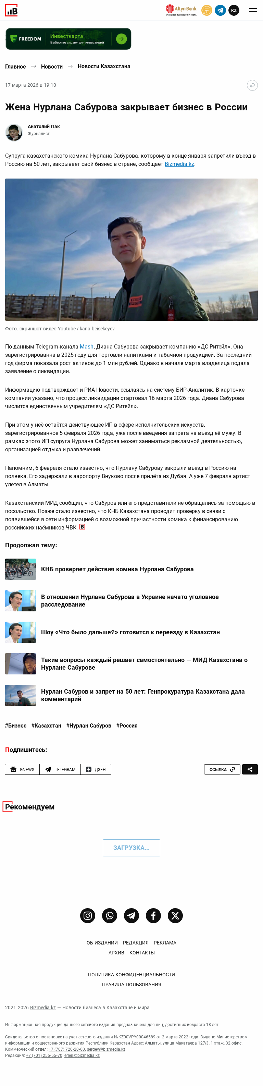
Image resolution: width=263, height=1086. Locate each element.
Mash (86, 346)
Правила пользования (131, 984)
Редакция (136, 942)
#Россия (127, 726)
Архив (116, 952)
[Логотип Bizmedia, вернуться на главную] (11, 10)
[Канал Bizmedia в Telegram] (131, 915)
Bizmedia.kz (179, 164)
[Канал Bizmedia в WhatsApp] (109, 915)
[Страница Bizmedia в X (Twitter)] (175, 915)
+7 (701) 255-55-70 (44, 1055)
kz (234, 10)
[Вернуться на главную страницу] (252, 85)
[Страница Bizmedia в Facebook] (153, 915)
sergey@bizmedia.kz (106, 1049)
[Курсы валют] (207, 10)
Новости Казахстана (104, 66)
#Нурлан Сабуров (88, 726)
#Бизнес (15, 726)
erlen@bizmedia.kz (82, 1055)
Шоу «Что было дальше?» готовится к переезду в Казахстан (130, 632)
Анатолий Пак (44, 126)
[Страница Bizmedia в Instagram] (87, 915)
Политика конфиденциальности (131, 974)
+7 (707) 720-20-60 (67, 1049)
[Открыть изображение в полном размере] (131, 250)
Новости (52, 66)
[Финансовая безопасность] (181, 10)
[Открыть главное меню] (253, 10)
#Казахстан (46, 726)
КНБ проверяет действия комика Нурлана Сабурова (117, 569)
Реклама (165, 942)
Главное (15, 66)
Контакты (142, 952)
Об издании (102, 942)
